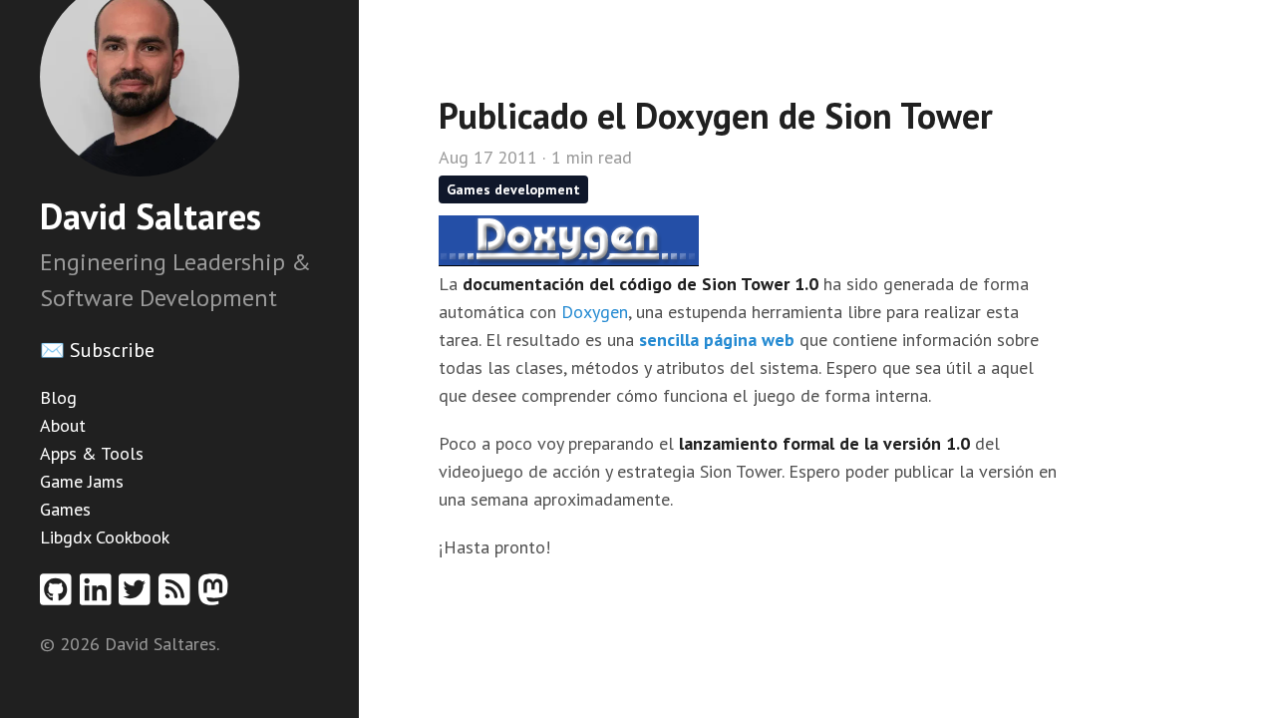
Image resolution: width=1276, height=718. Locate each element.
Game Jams (82, 481)
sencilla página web (717, 339)
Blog (58, 397)
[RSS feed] (178, 595)
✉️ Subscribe (97, 350)
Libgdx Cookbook (104, 537)
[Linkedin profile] (100, 595)
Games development (513, 189)
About (63, 425)
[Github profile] (60, 595)
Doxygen (594, 311)
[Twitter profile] (139, 595)
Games (65, 509)
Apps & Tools (92, 453)
